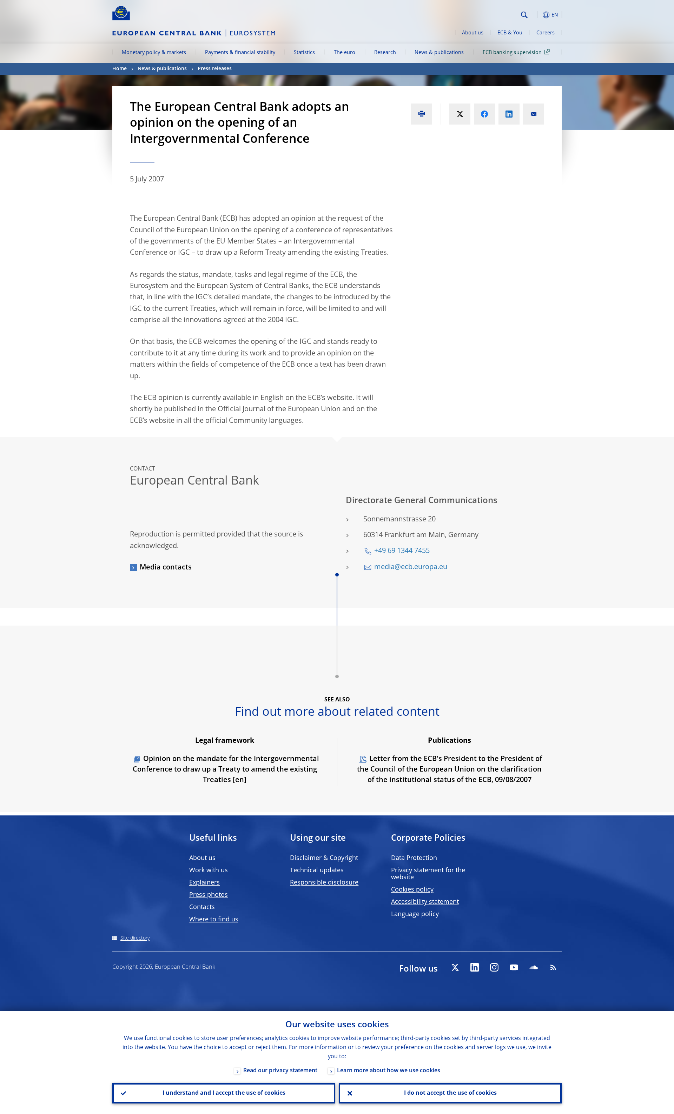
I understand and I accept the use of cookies (224, 1093)
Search (524, 15)
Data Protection (414, 858)
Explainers (204, 883)
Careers (545, 33)
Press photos (208, 895)
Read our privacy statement (280, 1071)
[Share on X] (459, 114)
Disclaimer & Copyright (324, 858)
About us (472, 33)
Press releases (215, 68)
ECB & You (509, 33)
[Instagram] (494, 967)
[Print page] (421, 114)
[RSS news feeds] (553, 967)
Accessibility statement (425, 902)
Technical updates (317, 870)
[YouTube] (513, 967)
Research (385, 52)
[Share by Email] (533, 114)
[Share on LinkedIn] (509, 114)
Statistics (304, 52)
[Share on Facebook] (484, 114)
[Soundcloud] (533, 967)
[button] (537, 15)
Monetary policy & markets (154, 52)
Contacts (202, 907)
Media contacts (166, 567)
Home (119, 68)
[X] (455, 967)
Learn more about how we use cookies (388, 1071)
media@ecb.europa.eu (410, 567)
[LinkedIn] (474, 967)
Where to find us (213, 919)
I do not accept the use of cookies (450, 1093)
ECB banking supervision (512, 52)
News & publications (439, 52)
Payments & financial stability (240, 52)
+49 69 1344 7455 (402, 551)
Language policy (415, 914)
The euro (344, 52)
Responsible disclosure (324, 883)
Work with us (208, 870)
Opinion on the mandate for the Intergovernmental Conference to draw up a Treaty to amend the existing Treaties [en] (226, 770)
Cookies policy (412, 890)
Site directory (135, 938)
